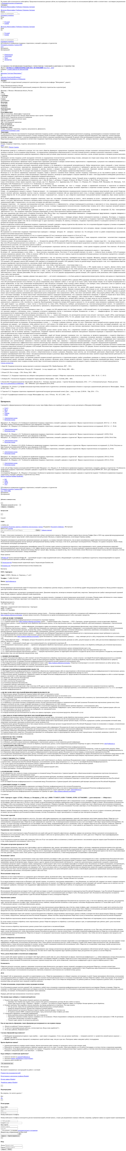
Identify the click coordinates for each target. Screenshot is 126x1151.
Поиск (3, 12)
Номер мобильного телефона (10, 1114)
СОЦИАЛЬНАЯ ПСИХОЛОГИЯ (17, 69)
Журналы (4, 7)
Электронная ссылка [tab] (10, 418)
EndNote (8, 476)
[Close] (1, 398)
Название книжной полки (9, 505)
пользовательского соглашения (27, 1130)
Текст (6, 58)
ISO (5, 479)
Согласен (4, 5)
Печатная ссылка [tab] (9, 419)
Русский (7, 22)
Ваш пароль (4, 1125)
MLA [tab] (6, 410)
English (6, 23)
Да (1, 1098)
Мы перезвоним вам (7, 1063)
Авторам (32, 7)
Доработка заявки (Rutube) (9, 1082)
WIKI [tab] (6, 415)
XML (6, 481)
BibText (3, 476)
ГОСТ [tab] (6, 408)
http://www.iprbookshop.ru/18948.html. (12, 383)
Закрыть (3, 507)
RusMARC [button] (20, 476)
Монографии (11, 7)
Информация (8, 54)
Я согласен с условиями (10, 1130)
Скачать (16, 147)
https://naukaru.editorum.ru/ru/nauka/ (11, 615)
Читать (11, 147)
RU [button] (2, 18)
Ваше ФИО (4, 1107)
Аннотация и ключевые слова (10, 130)
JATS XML (7, 491)
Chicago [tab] (6, 413)
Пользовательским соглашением (12, 3)
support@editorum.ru (23, 1057)
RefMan (13, 476)
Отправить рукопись (7, 15)
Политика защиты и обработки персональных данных (26, 527)
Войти (38, 530)
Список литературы (7, 363)
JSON (6, 482)
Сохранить (11, 507)
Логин (3, 1145)
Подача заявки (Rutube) (8, 1079)
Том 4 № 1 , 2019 (48, 68)
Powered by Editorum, (57, 527)
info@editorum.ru (11, 581)
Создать (10, 528)
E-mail (3, 1123)
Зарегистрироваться (13, 1136)
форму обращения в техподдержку (22, 1058)
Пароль (3, 1147)
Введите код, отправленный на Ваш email (14, 1132)
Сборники (25, 7)
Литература (8, 59)
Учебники (19, 7)
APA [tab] (5, 411)
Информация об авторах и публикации (13, 79)
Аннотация (8, 56)
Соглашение (4, 527)
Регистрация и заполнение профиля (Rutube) (15, 1076)
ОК (20, 1134)
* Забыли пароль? (46, 530)
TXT (5, 484)
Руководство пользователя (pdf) (11, 1073)
